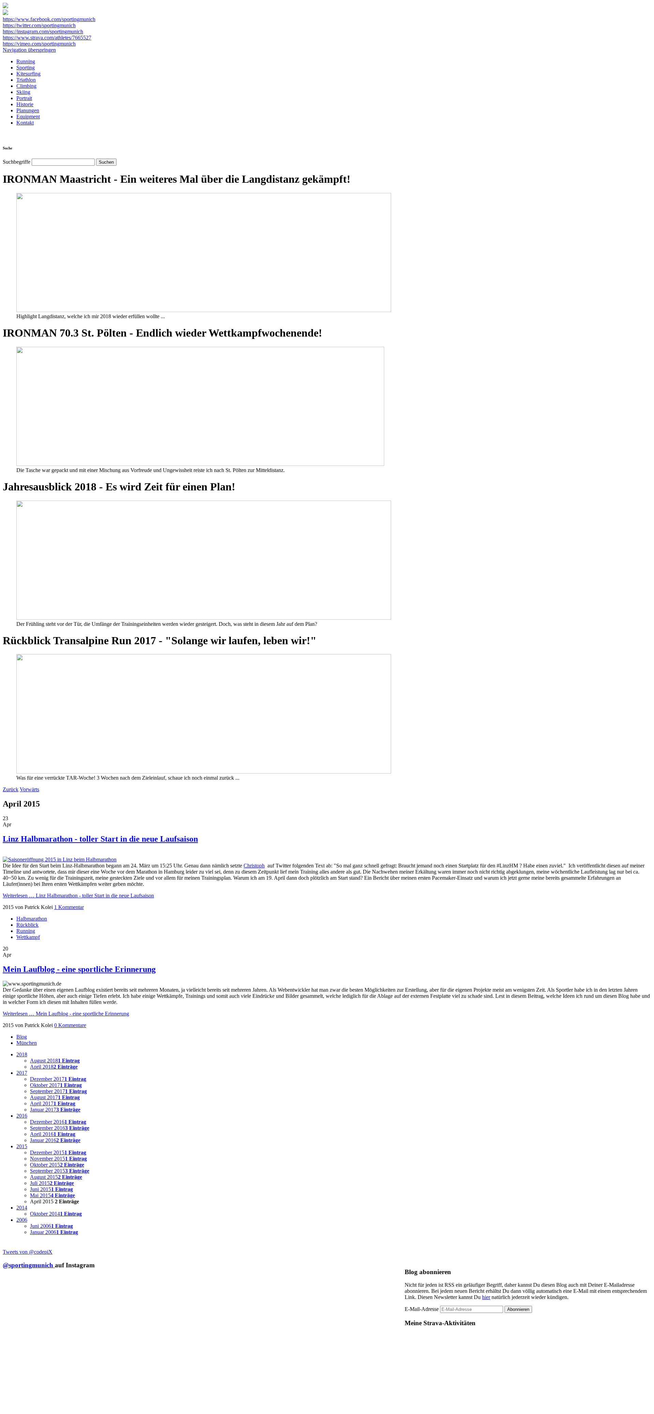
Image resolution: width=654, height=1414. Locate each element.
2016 (21, 1116)
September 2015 (59, 1171)
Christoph (254, 865)
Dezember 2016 (58, 1122)
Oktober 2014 (56, 1214)
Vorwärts (29, 789)
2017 (21, 1073)
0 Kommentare (70, 1025)
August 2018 (55, 1060)
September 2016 (59, 1128)
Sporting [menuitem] (25, 67)
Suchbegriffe (16, 162)
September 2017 (58, 1091)
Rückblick (27, 925)
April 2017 (52, 1103)
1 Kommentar (69, 907)
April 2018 (54, 1067)
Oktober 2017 (56, 1085)
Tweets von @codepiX (27, 1252)
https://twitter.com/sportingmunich (39, 25)
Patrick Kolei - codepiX (578, 1409)
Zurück (10, 789)
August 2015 (56, 1177)
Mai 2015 (52, 1195)
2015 (21, 1146)
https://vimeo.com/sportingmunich (39, 44)
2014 (21, 1207)
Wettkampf (28, 937)
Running (25, 931)
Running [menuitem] (25, 61)
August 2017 (55, 1097)
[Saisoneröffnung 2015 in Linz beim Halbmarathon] (59, 859)
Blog (21, 1037)
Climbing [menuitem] (26, 86)
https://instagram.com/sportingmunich (43, 31)
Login (646, 1409)
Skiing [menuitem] (23, 92)
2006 (21, 1220)
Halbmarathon (31, 919)
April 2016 (52, 1134)
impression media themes (520, 1409)
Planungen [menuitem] (27, 110)
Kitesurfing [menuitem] (28, 74)
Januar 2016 (55, 1140)
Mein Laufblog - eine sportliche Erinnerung (79, 969)
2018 (21, 1054)
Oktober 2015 (57, 1165)
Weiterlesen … (78, 895)
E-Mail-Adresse (422, 1309)
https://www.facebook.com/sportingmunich (49, 19)
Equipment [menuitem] (28, 116)
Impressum (608, 1409)
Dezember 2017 (58, 1079)
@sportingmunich (29, 1265)
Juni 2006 (51, 1226)
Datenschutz (629, 1409)
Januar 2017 (55, 1109)
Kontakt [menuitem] (25, 123)
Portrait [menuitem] (24, 98)
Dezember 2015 (58, 1152)
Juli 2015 (52, 1183)
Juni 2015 (51, 1189)
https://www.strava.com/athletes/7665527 (47, 37)
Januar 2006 (54, 1232)
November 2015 (58, 1158)
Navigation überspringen (29, 50)
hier (486, 1297)
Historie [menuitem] (24, 104)
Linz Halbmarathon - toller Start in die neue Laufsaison (100, 838)
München (26, 1043)
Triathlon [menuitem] (26, 80)
